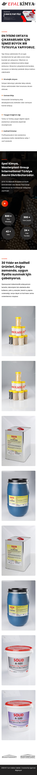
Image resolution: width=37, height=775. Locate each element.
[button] (4, 16)
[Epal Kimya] (18, 4)
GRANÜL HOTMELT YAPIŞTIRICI (12, 350)
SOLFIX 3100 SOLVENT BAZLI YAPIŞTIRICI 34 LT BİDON (15, 623)
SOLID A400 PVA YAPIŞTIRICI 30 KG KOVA (15, 679)
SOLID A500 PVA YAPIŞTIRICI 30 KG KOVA (15, 734)
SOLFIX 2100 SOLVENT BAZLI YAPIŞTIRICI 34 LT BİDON (15, 514)
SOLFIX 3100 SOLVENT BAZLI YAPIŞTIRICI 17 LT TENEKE (14, 568)
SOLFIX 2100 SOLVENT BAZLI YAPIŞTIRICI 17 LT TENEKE (14, 459)
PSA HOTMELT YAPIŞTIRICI (10, 405)
